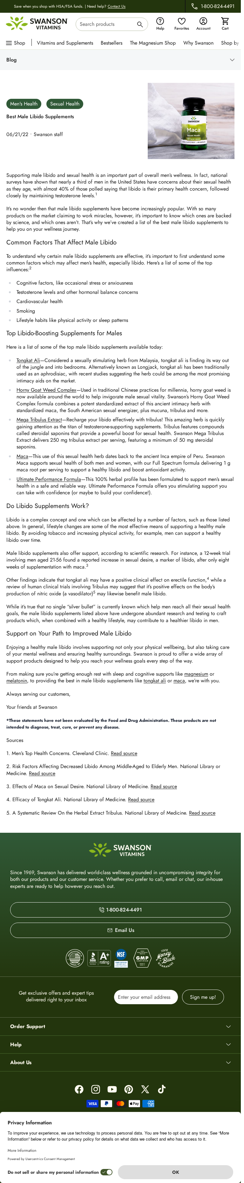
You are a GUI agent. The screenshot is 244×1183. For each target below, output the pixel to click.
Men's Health (23, 103)
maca (179, 680)
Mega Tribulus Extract (39, 419)
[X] (145, 1089)
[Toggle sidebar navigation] (125, 60)
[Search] (140, 25)
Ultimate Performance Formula (49, 479)
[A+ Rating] (99, 958)
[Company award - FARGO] (75, 958)
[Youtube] (112, 1089)
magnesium (196, 674)
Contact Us (116, 6)
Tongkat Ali (28, 360)
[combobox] (112, 24)
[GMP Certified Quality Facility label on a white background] (142, 958)
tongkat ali (155, 680)
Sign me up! (203, 997)
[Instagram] (95, 1089)
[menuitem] (66, 42)
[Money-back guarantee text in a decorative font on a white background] (165, 958)
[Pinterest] (128, 1089)
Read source (124, 753)
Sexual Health (64, 103)
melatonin (16, 680)
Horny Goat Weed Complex (46, 390)
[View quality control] (121, 958)
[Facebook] (79, 1089)
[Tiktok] (161, 1089)
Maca (22, 456)
